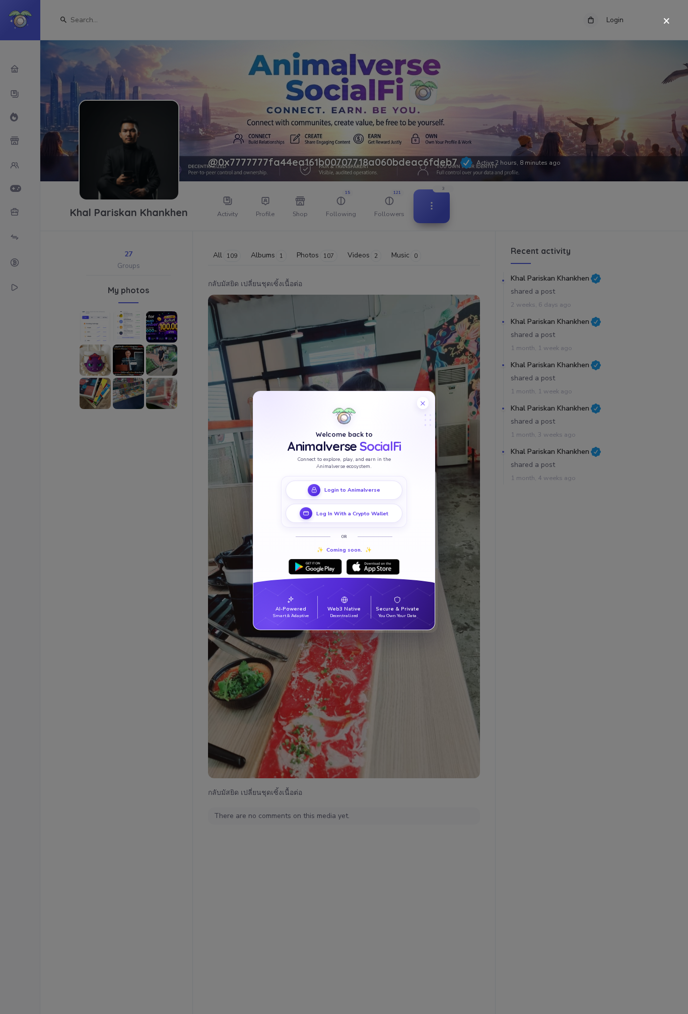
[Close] (666, 21)
